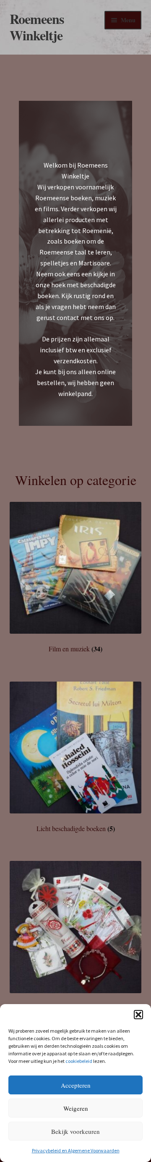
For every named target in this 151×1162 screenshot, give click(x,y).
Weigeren (75, 1108)
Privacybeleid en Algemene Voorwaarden (76, 1150)
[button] (138, 1014)
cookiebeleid (78, 1061)
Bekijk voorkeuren (75, 1131)
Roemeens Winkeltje (37, 27)
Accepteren (76, 1085)
